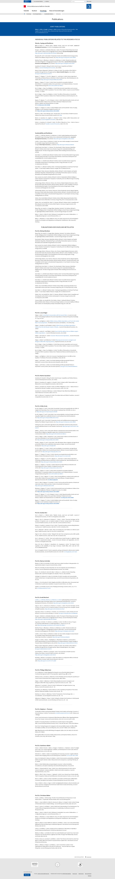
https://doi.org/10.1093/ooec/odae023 (65, 144)
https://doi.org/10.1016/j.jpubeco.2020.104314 (45, 655)
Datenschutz (81, 873)
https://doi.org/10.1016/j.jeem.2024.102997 (65, 63)
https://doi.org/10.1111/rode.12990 (63, 456)
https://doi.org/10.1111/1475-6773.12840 (47, 660)
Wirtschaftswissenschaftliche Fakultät (38, 6)
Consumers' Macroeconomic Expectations (59, 335)
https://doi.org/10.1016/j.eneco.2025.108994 (66, 57)
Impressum (74, 873)
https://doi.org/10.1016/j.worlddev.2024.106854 (47, 439)
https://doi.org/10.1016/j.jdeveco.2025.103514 (63, 138)
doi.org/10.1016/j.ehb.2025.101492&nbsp (68, 613)
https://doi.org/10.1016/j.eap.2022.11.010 (51, 451)
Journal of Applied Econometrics (48, 119)
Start (85, 1)
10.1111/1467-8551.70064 (72, 755)
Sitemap (89, 875)
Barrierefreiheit (88, 873)
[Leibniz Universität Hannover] (27, 1)
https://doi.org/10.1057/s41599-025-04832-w (56, 434)
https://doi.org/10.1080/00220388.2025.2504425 (46, 53)
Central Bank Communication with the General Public (55, 315)
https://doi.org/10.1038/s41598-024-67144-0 (68, 643)
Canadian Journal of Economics (53, 124)
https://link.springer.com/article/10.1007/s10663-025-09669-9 (51, 625)
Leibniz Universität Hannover (43, 873)
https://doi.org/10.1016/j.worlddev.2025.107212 (47, 417)
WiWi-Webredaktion (67, 873)
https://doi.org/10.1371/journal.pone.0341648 (47, 411)
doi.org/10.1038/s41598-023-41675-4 (43, 73)
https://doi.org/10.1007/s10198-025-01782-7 (55, 609)
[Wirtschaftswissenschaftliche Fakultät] (24, 14)
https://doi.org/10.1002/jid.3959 (48, 445)
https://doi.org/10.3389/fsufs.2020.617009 (44, 485)
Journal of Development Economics (47, 67)
